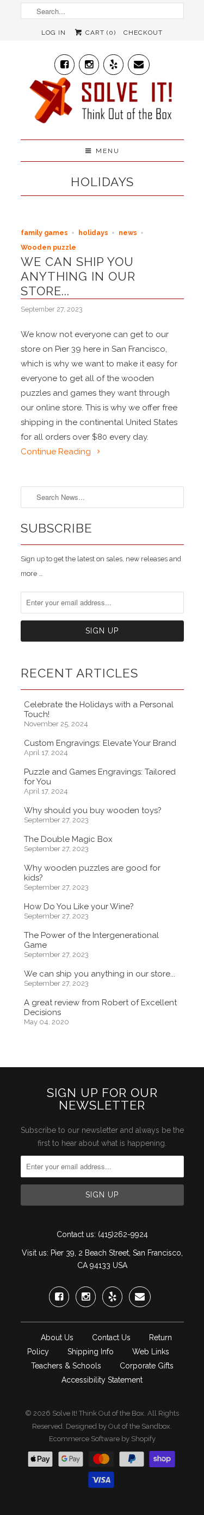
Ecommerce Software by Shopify (102, 1439)
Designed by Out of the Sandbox (118, 1426)
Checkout (143, 32)
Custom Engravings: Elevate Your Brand (100, 743)
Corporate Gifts (147, 1365)
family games (44, 233)
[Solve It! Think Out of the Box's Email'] (139, 62)
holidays (102, 182)
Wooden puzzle (48, 247)
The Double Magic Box (68, 839)
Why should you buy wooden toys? (93, 810)
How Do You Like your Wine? (79, 906)
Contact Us (111, 1337)
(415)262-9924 (123, 1234)
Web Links (150, 1351)
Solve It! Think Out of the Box (98, 1413)
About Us (57, 1337)
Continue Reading (57, 452)
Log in (53, 32)
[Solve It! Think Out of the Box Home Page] (102, 103)
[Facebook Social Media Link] (64, 62)
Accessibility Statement (102, 1379)
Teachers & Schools (66, 1365)
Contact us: (76, 1234)
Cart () (99, 32)
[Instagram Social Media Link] (89, 62)
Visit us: (35, 1252)
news (128, 233)
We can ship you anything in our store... (78, 276)
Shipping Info (90, 1351)
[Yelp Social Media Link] (113, 62)
